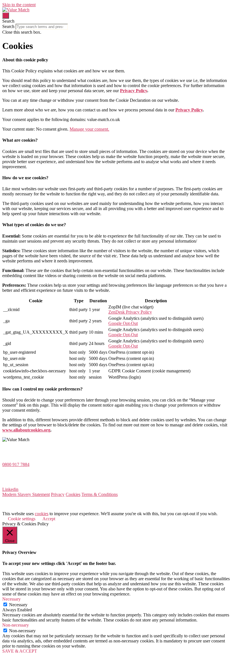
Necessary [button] (11, 599)
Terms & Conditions (99, 494)
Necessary (18, 604)
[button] (116, 21)
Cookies (73, 494)
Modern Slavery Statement (26, 494)
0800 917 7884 (15, 464)
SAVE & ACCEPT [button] (19, 651)
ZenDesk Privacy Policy (130, 312)
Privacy (58, 494)
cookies (41, 513)
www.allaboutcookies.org (26, 430)
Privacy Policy (133, 90)
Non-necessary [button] (15, 625)
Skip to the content (19, 4)
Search (8, 26)
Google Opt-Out (123, 323)
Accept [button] (48, 518)
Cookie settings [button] (21, 518)
